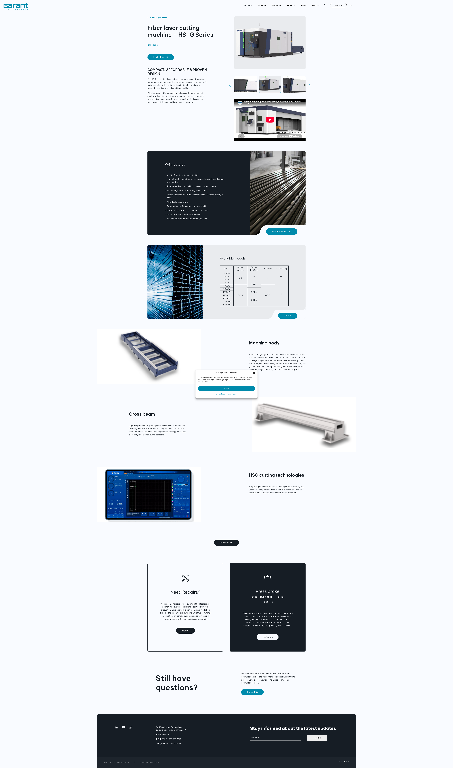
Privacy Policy (231, 394)
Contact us (338, 5)
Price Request (226, 542)
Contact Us (252, 692)
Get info (287, 315)
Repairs (185, 630)
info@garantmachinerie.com (168, 743)
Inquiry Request (160, 57)
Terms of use (220, 394)
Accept (226, 389)
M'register (317, 738)
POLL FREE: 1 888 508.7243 (168, 739)
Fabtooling (268, 637)
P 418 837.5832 (163, 734)
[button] (254, 373)
